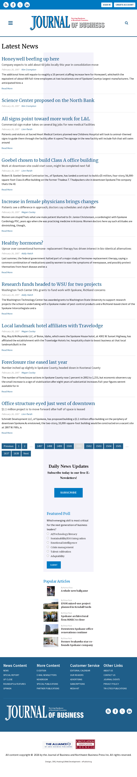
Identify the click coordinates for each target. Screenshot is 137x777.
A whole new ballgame (74, 590)
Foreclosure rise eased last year (34, 362)
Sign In (107, 4)
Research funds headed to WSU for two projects (52, 284)
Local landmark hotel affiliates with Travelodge (52, 325)
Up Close (8, 679)
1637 (6, 453)
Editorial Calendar (80, 670)
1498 (49, 446)
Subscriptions (77, 684)
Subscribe (68, 492)
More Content (48, 665)
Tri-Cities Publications (115, 688)
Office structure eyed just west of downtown (48, 403)
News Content (15, 665)
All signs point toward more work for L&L (46, 119)
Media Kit (74, 688)
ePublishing (87, 761)
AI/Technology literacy (64, 534)
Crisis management (62, 547)
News (6, 670)
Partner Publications (48, 688)
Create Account (125, 4)
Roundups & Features (14, 684)
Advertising (76, 679)
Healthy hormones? (22, 243)
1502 (89, 446)
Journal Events (112, 679)
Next (26, 453)
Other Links (113, 665)
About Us (108, 670)
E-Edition (41, 670)
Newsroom (42, 679)
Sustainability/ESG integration (68, 538)
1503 (98, 446)
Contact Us (109, 675)
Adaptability (57, 556)
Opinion (7, 688)
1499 (59, 446)
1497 (39, 446)
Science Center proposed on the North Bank (48, 100)
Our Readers (76, 675)
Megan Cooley (28, 212)
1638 (16, 453)
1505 (118, 446)
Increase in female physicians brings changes (50, 201)
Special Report (11, 675)
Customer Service (85, 665)
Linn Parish (26, 129)
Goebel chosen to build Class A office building (50, 160)
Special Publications (47, 684)
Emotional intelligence (64, 542)
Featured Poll (58, 513)
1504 (108, 446)
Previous (9, 446)
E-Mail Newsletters (46, 675)
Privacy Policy (111, 684)
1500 (69, 446)
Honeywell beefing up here (30, 59)
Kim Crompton (28, 69)
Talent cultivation (61, 551)
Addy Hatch (27, 253)
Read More (7, 88)
